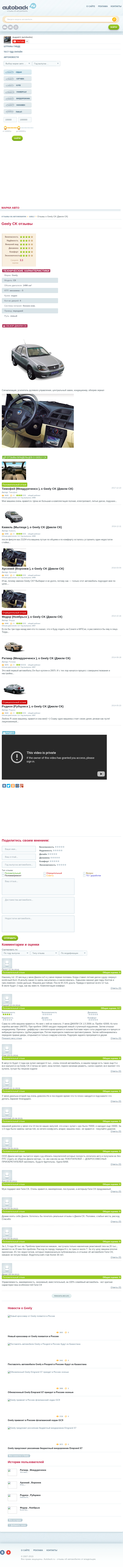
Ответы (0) (116, 988)
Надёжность (12, 240)
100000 (5, 131)
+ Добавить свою (17, 1525)
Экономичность (11, 255)
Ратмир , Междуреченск (33, 1470)
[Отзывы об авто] (4, 27)
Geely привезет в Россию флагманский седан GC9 (35, 1420)
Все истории (15, 1520)
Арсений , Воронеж (30, 1482)
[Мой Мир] (17, 786)
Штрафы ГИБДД (12, 46)
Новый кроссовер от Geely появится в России (33, 1336)
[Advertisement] (18, 173)
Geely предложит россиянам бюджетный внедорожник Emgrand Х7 (45, 1448)
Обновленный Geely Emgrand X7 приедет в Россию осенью (41, 1392)
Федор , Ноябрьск (30, 1507)
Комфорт (13, 252)
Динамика (13, 248)
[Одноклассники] (13, 786)
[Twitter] (8, 786)
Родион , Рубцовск (30, 1495)
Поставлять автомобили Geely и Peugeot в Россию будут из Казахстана (47, 1364)
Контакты (116, 6)
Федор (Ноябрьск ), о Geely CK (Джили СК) (32, 617)
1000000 (19, 131)
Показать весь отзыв (12, 1038)
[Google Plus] (21, 786)
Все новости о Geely (19, 1456)
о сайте (90, 6)
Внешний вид (11, 244)
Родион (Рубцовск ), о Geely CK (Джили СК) (32, 706)
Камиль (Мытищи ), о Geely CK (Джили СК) (32, 527)
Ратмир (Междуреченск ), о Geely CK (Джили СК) (36, 658)
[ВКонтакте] (4, 786)
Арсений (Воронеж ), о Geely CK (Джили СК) (33, 568)
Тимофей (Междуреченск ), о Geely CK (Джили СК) (37, 488)
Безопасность (11, 237)
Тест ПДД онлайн (13, 52)
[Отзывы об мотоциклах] (10, 27)
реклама (103, 6)
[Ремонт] (15, 27)
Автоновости (11, 57)
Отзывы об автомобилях (14, 216)
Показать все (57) (61, 1296)
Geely (31, 216)
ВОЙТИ (114, 27)
